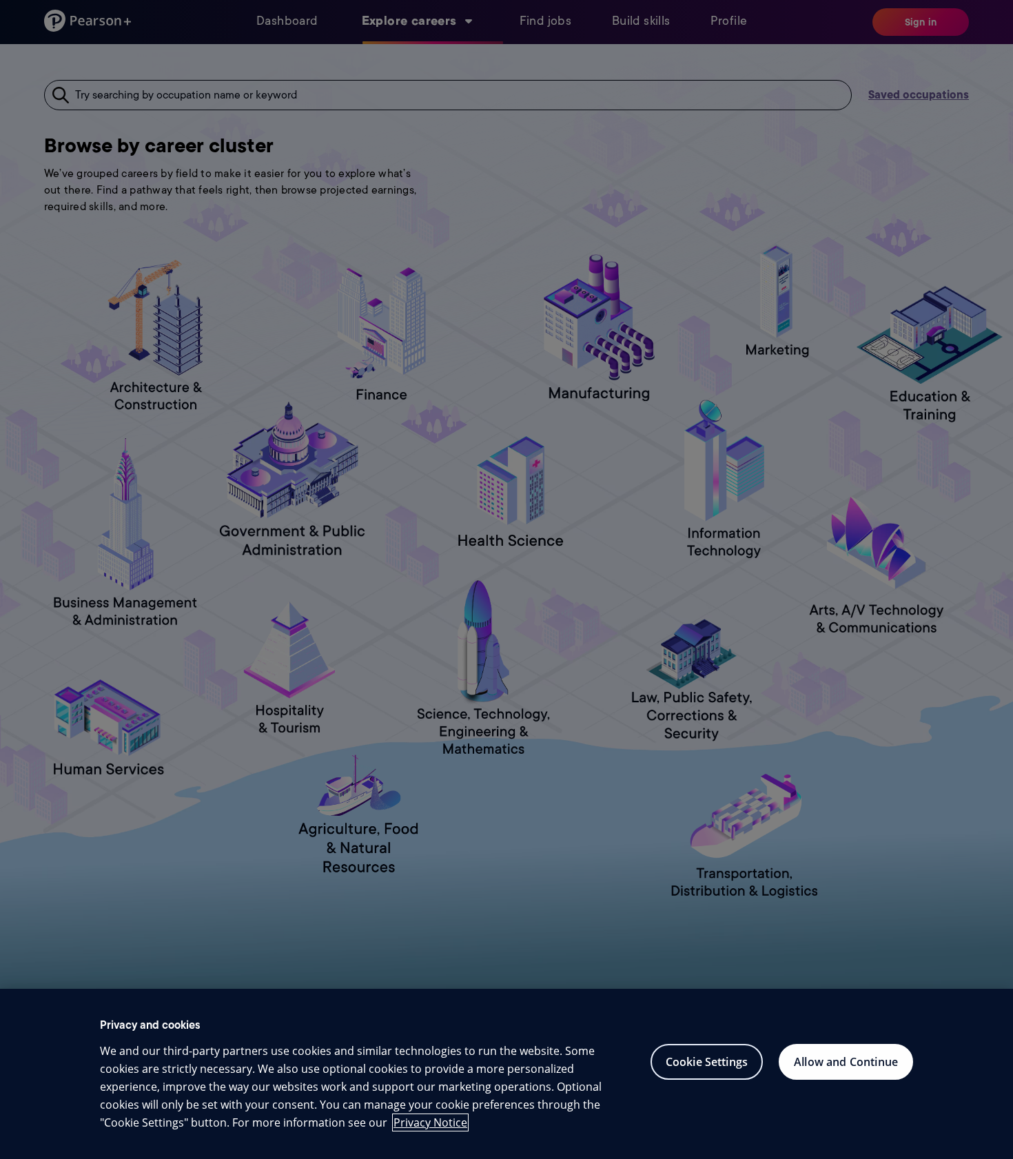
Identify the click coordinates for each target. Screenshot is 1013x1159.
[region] (506, 1074)
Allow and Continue (846, 1061)
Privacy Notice (430, 1122)
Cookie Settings (707, 1061)
